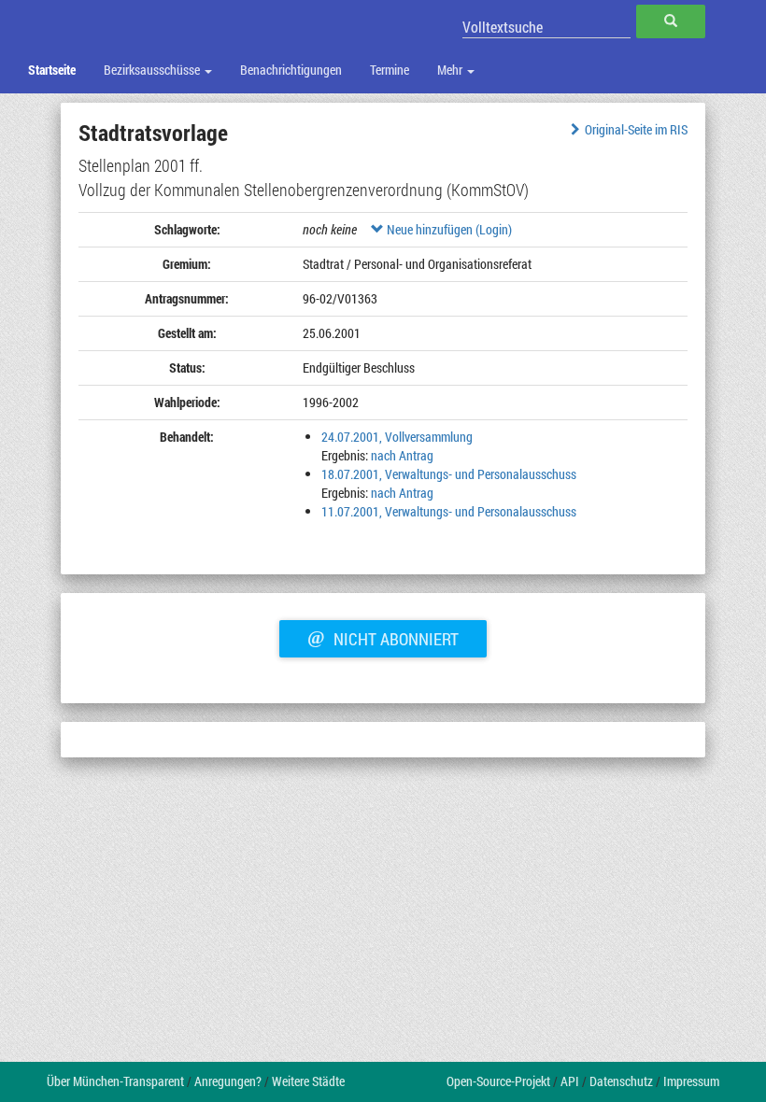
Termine (389, 69)
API (569, 1081)
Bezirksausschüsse (153, 69)
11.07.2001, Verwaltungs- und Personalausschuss (448, 511)
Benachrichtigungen (291, 69)
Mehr (451, 69)
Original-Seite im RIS (636, 129)
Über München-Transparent (115, 1081)
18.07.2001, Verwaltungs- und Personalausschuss (448, 474)
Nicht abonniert (383, 637)
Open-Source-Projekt (498, 1081)
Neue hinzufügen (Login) (448, 229)
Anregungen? (228, 1081)
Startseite (52, 69)
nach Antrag (402, 455)
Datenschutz (621, 1081)
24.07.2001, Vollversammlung (397, 436)
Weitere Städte (308, 1081)
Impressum (691, 1081)
